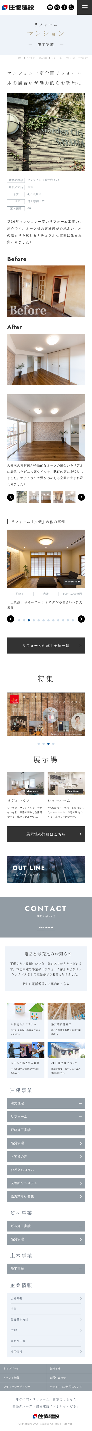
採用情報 (17, 1351)
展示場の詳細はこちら (46, 834)
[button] (10, 497)
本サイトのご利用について (66, 1386)
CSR (14, 1330)
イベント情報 (12, 1377)
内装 (30, 187)
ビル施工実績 (21, 1226)
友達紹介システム (24, 1183)
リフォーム (57, 58)
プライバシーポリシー (17, 1386)
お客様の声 (19, 1156)
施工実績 (43, 58)
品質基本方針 (19, 1319)
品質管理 (17, 1143)
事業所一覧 (18, 1341)
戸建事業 (31, 58)
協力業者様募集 (22, 1196)
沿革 (14, 1308)
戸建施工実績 (21, 1130)
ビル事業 (21, 1212)
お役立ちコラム (22, 1170)
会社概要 (17, 1298)
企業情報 (21, 1285)
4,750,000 (34, 194)
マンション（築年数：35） (44, 179)
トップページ (12, 1368)
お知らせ (55, 1368)
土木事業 (21, 1255)
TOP (20, 58)
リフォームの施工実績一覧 (45, 646)
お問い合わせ (58, 1377)
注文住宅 (17, 1103)
